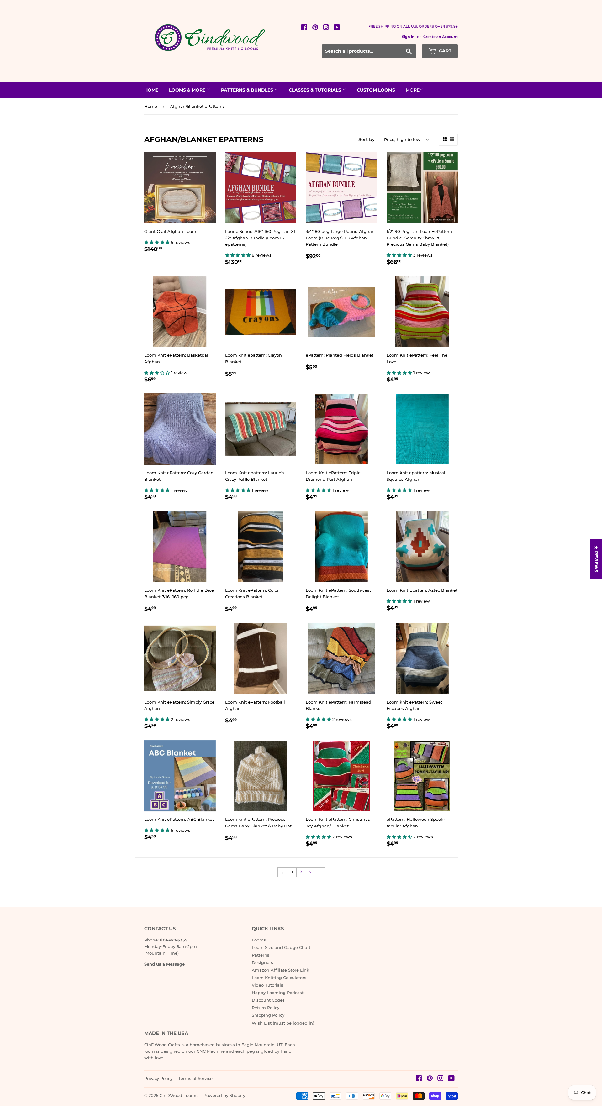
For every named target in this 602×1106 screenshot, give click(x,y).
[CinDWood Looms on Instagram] (326, 28)
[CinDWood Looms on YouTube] (337, 28)
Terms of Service (195, 1078)
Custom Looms (376, 90)
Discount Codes (268, 1000)
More (413, 90)
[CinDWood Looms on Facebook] (304, 28)
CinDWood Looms (179, 1095)
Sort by (366, 139)
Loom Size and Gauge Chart (281, 947)
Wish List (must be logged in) (283, 1022)
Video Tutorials (267, 985)
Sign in (408, 36)
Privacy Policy (158, 1078)
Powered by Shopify (224, 1095)
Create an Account (440, 36)
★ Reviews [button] (596, 559)
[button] (157, 242)
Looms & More (188, 90)
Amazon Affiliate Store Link (280, 969)
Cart (445, 51)
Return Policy (265, 1007)
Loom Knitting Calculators (279, 977)
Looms (259, 939)
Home (151, 90)
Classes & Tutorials (315, 90)
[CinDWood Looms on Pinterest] (315, 28)
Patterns (260, 954)
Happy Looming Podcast (278, 992)
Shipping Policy (268, 1015)
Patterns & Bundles (247, 90)
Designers (262, 962)
